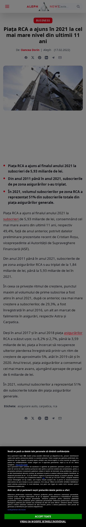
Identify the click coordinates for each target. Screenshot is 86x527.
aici (43, 477)
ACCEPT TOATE (43, 516)
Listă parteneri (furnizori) (17, 510)
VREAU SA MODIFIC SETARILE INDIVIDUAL (43, 521)
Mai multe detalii (22, 465)
